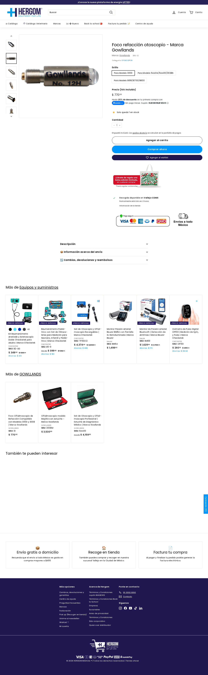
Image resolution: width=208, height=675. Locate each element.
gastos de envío (139, 133)
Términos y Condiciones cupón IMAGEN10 (100, 593)
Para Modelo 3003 (123, 73)
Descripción (68, 244)
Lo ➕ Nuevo (72, 23)
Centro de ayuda (144, 23)
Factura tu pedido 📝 (119, 23)
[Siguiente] (11, 115)
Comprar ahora (157, 149)
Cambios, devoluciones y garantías (71, 593)
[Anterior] (11, 37)
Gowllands (124, 55)
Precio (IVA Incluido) (124, 89)
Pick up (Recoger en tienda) (73, 614)
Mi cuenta (64, 626)
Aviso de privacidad (99, 613)
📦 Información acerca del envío (81, 252)
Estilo (115, 67)
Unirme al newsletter (69, 618)
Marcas (57, 23)
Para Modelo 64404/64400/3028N (155, 73)
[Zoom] (60, 76)
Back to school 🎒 (93, 23)
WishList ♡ (64, 622)
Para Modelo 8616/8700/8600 (129, 80)
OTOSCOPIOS (127, 60)
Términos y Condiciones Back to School (103, 600)
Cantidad (117, 119)
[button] (157, 157)
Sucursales (94, 609)
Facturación (65, 610)
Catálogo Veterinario (36, 23)
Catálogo (12, 23)
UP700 (126, 2)
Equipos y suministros (39, 287)
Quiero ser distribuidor (100, 625)
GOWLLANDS (30, 374)
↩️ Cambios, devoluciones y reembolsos (86, 260)
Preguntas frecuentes (69, 603)
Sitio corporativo (97, 621)
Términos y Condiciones (100, 617)
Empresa (93, 605)
